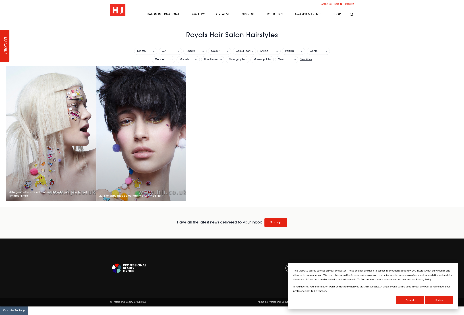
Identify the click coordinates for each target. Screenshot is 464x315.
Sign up (275, 222)
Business (247, 14)
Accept (410, 299)
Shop (337, 14)
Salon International (164, 14)
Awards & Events (308, 14)
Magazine (4, 45)
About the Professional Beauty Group (277, 302)
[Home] (117, 10)
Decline (439, 299)
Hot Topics (274, 14)
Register (349, 4)
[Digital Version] (3, 22)
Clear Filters (306, 60)
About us (326, 4)
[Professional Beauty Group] (129, 268)
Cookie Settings (14, 310)
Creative (223, 14)
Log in (338, 4)
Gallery (198, 14)
